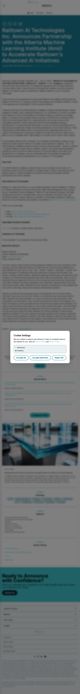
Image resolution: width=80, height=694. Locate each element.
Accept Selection (40, 358)
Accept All (21, 358)
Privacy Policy (40, 342)
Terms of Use (54, 342)
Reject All (59, 358)
